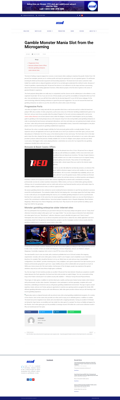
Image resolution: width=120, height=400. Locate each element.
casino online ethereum (31, 116)
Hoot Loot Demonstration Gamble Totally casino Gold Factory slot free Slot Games (85, 385)
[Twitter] (80, 15)
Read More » (76, 370)
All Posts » (40, 322)
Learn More (24, 12)
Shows (49, 31)
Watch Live (38, 31)
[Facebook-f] (77, 15)
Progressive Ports (34, 63)
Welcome (26, 31)
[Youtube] (82, 15)
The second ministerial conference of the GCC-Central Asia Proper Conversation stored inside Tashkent (85, 363)
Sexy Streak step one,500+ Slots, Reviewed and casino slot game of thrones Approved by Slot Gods (86, 375)
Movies (82, 31)
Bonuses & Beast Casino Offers (38, 65)
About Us (92, 31)
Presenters (61, 31)
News (72, 31)
